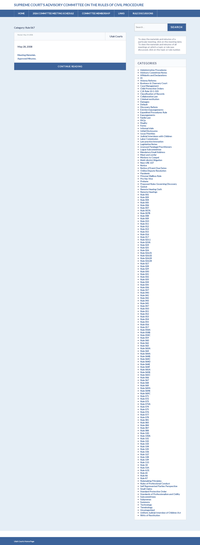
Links (121, 13)
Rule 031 (144, 274)
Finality (143, 123)
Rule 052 (144, 313)
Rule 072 (144, 398)
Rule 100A (145, 435)
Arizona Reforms (148, 80)
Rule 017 (144, 237)
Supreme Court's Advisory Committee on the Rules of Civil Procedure (79, 5)
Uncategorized (147, 510)
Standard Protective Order (153, 491)
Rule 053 (144, 316)
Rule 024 (144, 245)
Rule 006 (144, 205)
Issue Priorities (147, 133)
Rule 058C (145, 335)
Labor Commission (149, 139)
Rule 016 (144, 234)
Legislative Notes (148, 144)
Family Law (145, 117)
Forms (143, 125)
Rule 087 (144, 427)
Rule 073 (144, 401)
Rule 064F (145, 367)
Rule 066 (144, 377)
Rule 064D (145, 361)
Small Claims (146, 488)
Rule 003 (144, 197)
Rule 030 (144, 271)
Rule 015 (144, 231)
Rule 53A (144, 467)
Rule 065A (145, 369)
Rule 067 (144, 380)
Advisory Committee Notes (153, 72)
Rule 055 (144, 321)
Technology (146, 504)
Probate (144, 181)
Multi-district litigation (151, 160)
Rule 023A (145, 242)
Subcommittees (148, 496)
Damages (144, 101)
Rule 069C (145, 393)
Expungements (147, 115)
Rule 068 (144, 382)
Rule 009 (144, 218)
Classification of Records (152, 93)
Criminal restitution (149, 99)
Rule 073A (145, 404)
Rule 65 (144, 473)
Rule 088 (144, 430)
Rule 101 (144, 438)
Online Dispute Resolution (153, 170)
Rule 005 (144, 202)
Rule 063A (145, 348)
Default (144, 104)
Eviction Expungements (151, 109)
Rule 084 (144, 425)
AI (141, 78)
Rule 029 (144, 268)
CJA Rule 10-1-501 (149, 91)
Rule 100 (144, 433)
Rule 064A (145, 353)
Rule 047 (144, 306)
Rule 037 (144, 290)
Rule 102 (144, 441)
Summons (145, 502)
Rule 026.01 (146, 253)
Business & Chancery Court (153, 83)
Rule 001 (144, 194)
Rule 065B (145, 372)
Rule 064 (144, 351)
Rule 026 (144, 250)
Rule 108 (144, 457)
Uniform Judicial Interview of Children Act (160, 512)
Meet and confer (148, 154)
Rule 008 (144, 215)
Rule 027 (144, 263)
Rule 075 (144, 409)
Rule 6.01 (144, 470)
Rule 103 (144, 443)
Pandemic (145, 173)
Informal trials (147, 128)
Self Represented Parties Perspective (158, 486)
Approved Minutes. (27, 58)
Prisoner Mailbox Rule (150, 176)
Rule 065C (145, 374)
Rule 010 (144, 221)
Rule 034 (144, 282)
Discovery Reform (149, 107)
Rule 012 (144, 226)
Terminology (146, 507)
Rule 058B (145, 332)
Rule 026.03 (146, 258)
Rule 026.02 (146, 255)
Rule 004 (144, 200)
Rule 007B (145, 213)
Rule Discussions (143, 13)
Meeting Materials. (27, 55)
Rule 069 (144, 385)
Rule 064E (145, 364)
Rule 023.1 (145, 239)
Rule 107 (144, 454)
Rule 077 (144, 414)
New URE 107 (147, 162)
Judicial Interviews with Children (156, 136)
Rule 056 (144, 324)
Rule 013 (144, 229)
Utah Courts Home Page (24, 541)
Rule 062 (144, 343)
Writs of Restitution (150, 515)
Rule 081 (144, 420)
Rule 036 (144, 287)
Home (21, 13)
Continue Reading (70, 66)
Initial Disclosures (149, 131)
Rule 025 (144, 247)
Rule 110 (144, 462)
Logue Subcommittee (150, 149)
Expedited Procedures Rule (153, 112)
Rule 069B (145, 390)
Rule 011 (144, 223)
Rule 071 (144, 396)
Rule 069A (145, 388)
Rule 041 (144, 295)
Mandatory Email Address (152, 152)
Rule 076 (144, 412)
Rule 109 (144, 459)
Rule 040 (144, 292)
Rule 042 (144, 298)
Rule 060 (144, 340)
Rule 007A (145, 210)
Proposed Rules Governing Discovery (158, 184)
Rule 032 (144, 276)
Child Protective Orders (152, 88)
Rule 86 (144, 475)
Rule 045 (144, 303)
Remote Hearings (148, 192)
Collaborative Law (149, 96)
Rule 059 (144, 337)
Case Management (149, 86)
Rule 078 (144, 417)
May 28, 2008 (25, 46)
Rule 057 (144, 327)
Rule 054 (144, 319)
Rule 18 (144, 465)
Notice (143, 165)
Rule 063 (144, 345)
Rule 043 (144, 300)
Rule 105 (144, 449)
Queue (143, 186)
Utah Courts (116, 36)
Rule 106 (144, 451)
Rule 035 (144, 284)
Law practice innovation (151, 141)
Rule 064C (145, 359)
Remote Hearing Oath (151, 189)
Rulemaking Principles (151, 481)
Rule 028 (144, 266)
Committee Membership (96, 13)
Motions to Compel (149, 157)
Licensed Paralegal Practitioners (156, 146)
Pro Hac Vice (146, 178)
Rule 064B (145, 356)
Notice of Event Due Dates (153, 168)
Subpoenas (145, 499)
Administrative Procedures (153, 70)
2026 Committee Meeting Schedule (53, 13)
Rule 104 (144, 446)
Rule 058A (145, 329)
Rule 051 (144, 311)
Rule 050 (144, 308)
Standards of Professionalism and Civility (160, 494)
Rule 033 (144, 279)
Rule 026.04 (146, 260)
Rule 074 (144, 406)
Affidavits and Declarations (153, 75)
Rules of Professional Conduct (155, 483)
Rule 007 (144, 207)
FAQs (143, 120)
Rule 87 (144, 478)
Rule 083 (144, 422)
